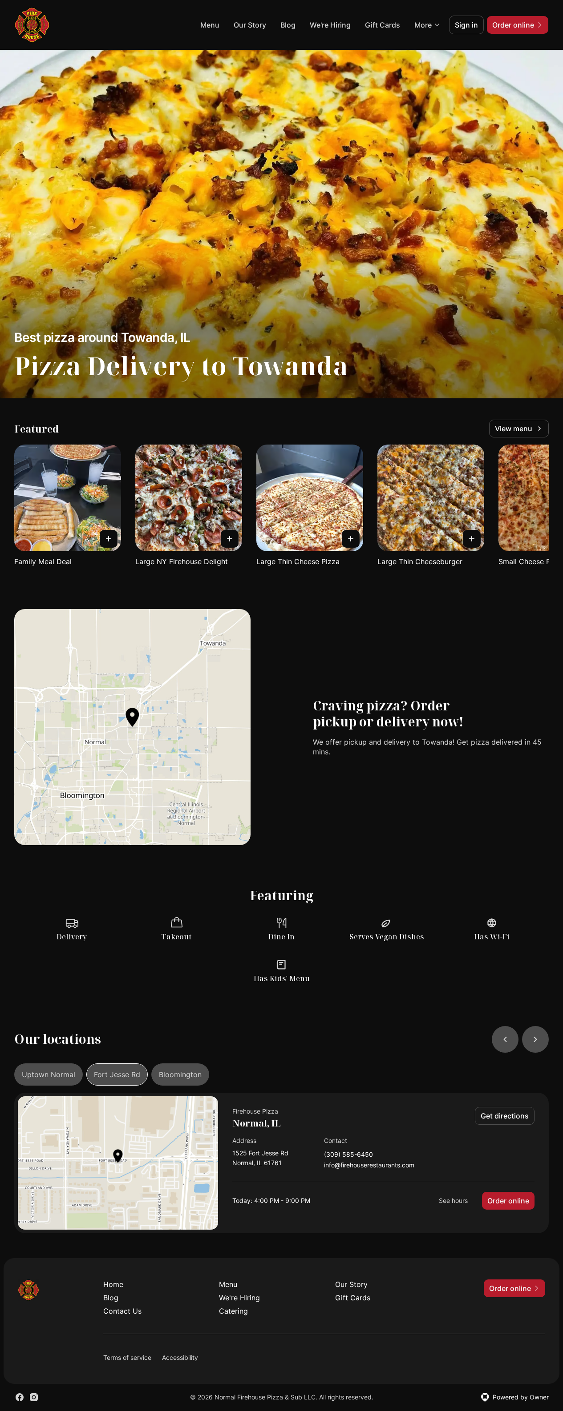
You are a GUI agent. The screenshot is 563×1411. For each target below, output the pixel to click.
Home (113, 1284)
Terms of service (127, 1357)
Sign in (466, 24)
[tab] (48, 1074)
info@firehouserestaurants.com (369, 1165)
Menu (209, 24)
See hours (453, 1200)
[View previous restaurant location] (505, 1039)
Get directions (505, 1115)
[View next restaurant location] (535, 1039)
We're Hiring (330, 24)
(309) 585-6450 (348, 1154)
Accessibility (180, 1357)
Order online (508, 1200)
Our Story (250, 24)
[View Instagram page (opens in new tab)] (33, 1397)
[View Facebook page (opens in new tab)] (19, 1397)
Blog (288, 24)
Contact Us (122, 1311)
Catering (233, 1311)
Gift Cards (382, 24)
